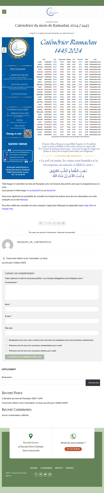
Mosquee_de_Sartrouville (63, 33)
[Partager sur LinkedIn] (63, 223)
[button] (4, 12)
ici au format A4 (34, 190)
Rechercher (7, 377)
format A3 (51, 190)
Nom (7, 304)
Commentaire (11, 282)
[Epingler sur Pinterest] (59, 223)
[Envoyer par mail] (54, 223)
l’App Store (89, 205)
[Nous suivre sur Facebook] (36, 475)
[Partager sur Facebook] (45, 223)
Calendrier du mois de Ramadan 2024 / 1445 (22, 398)
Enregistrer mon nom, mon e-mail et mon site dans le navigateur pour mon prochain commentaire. (51, 340)
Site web (8, 328)
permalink (71, 232)
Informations (52, 22)
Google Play (7, 209)
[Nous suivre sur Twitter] (45, 475)
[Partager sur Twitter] (50, 223)
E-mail (8, 316)
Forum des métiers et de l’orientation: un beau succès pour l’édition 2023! (35, 403)
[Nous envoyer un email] (50, 475)
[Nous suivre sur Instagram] (41, 475)
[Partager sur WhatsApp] (40, 223)
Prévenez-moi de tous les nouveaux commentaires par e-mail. (35, 345)
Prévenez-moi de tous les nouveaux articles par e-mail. (32, 351)
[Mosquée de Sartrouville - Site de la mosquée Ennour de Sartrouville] (52, 12)
